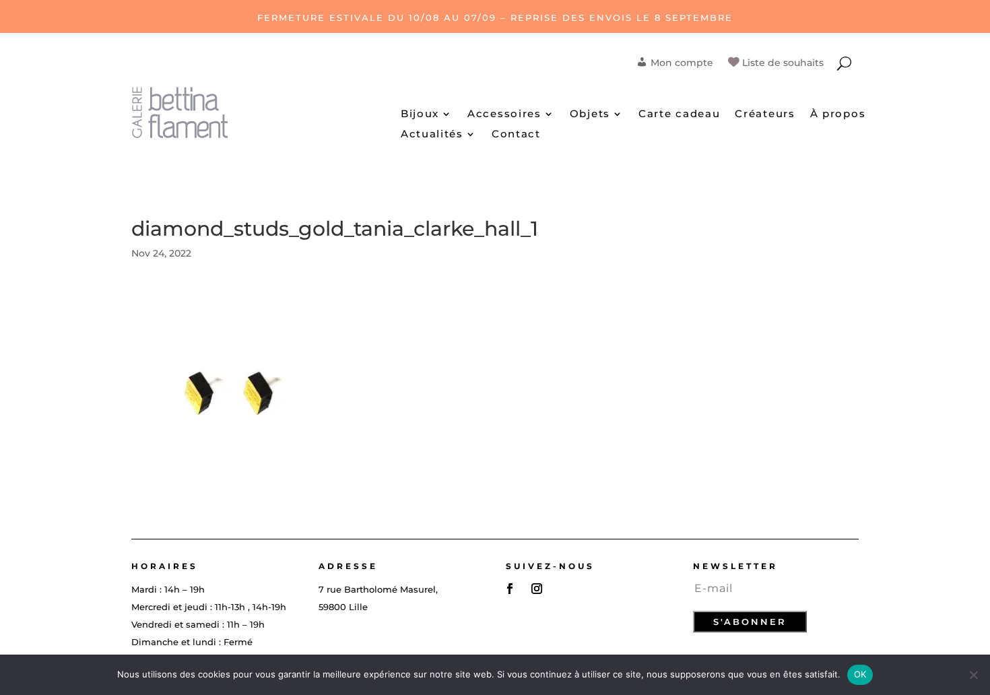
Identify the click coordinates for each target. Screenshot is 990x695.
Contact (516, 134)
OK (860, 674)
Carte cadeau (679, 114)
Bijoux (420, 114)
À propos (838, 114)
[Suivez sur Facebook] (510, 588)
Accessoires (504, 114)
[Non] (973, 675)
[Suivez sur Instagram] (537, 588)
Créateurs (765, 114)
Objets (590, 114)
